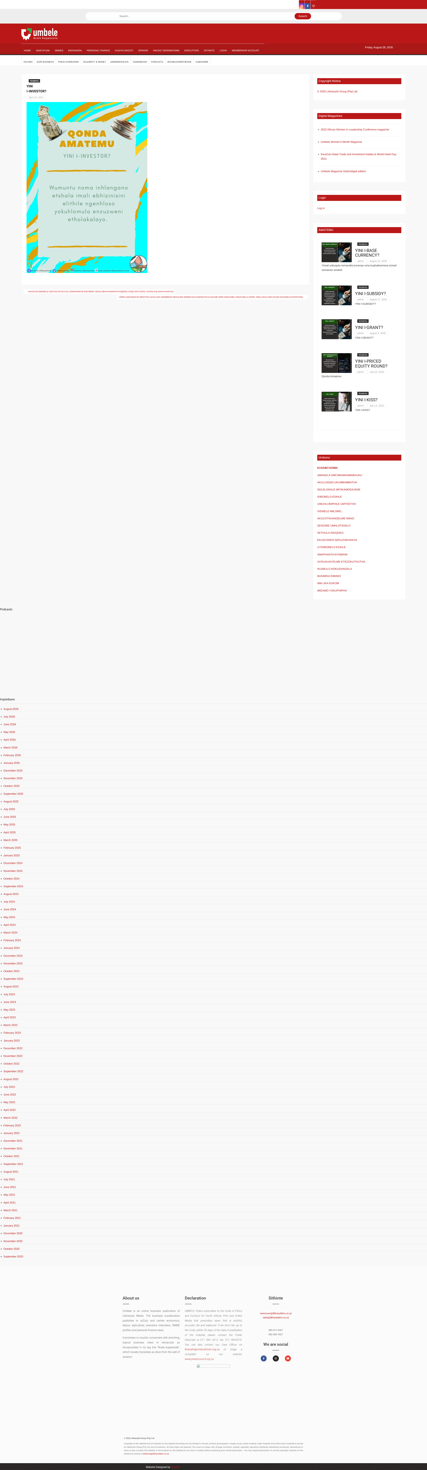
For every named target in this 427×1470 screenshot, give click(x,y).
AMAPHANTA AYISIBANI (332, 554)
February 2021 (12, 1218)
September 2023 (13, 978)
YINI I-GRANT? (369, 327)
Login (223, 50)
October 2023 (12, 971)
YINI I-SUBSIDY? (370, 293)
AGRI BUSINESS (45, 62)
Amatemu (34, 81)
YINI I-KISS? (366, 400)
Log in (321, 208)
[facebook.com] (308, 6)
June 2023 (10, 1002)
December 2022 (13, 1048)
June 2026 (10, 724)
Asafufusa (43, 50)
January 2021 (12, 1225)
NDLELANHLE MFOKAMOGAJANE (338, 489)
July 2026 (9, 716)
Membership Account (245, 50)
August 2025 (11, 801)
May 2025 (9, 824)
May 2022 (9, 1102)
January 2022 (12, 1133)
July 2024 (9, 901)
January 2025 (12, 855)
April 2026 (10, 739)
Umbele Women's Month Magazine (341, 141)
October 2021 (12, 1156)
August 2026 (11, 709)
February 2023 (12, 1032)
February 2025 (12, 847)
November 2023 (13, 963)
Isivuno (28, 62)
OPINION (143, 50)
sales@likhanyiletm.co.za (276, 1317)
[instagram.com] (302, 6)
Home (27, 50)
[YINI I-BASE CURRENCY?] (337, 252)
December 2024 (13, 863)
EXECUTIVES (191, 50)
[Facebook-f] (264, 1358)
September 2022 (13, 1071)
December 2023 (13, 955)
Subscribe (202, 62)
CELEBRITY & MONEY (94, 62)
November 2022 (13, 1056)
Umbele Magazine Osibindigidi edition (343, 171)
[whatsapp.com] (313, 6)
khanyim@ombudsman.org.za (202, 1349)
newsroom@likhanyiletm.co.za (276, 1313)
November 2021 (13, 1148)
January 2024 (12, 947)
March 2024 (11, 932)
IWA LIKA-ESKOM (328, 583)
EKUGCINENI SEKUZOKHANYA (337, 540)
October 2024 (12, 878)
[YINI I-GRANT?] (337, 329)
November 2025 (13, 778)
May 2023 (9, 1009)
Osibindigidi (140, 62)
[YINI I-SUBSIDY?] (337, 295)
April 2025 (10, 832)
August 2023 (11, 986)
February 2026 (12, 755)
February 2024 (12, 940)
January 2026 (12, 762)
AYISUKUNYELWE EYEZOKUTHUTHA (341, 561)
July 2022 (9, 1086)
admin (360, 261)
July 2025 (9, 809)
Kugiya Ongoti (124, 50)
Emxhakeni (75, 50)
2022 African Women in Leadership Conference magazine (355, 129)
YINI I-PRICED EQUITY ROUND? (371, 364)
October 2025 (12, 786)
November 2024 (13, 871)
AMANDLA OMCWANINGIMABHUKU (339, 475)
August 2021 (11, 1171)
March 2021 (11, 1210)
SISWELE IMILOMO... (330, 511)
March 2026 (11, 747)
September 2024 (13, 886)
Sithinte (209, 50)
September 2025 (13, 793)
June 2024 (10, 909)
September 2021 (13, 1164)
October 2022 (12, 1063)
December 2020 (13, 1233)
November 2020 (13, 1241)
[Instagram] (276, 1358)
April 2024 (10, 924)
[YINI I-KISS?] (337, 401)
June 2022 (10, 1094)
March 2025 (11, 840)
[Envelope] (288, 1358)
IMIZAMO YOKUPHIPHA (332, 590)
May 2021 (9, 1194)
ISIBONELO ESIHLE (329, 496)
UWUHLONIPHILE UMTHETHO (336, 503)
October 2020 (12, 1248)
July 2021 (9, 1179)
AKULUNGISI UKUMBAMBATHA (337, 482)
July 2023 (9, 994)
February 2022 (12, 1125)
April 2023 (10, 1017)
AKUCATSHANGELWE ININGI (335, 518)
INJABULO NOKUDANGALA (334, 568)
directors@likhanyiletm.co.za (156, 1454)
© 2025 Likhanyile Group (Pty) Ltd (337, 91)
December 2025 (13, 770)
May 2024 (9, 917)
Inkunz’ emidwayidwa (166, 50)
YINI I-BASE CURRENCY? (367, 253)
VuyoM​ (175, 1467)
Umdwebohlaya (119, 62)
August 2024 (11, 894)
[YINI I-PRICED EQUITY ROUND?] (337, 362)
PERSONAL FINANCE (98, 50)
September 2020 (13, 1256)
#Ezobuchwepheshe (179, 62)
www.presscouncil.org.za (199, 1359)
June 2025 (10, 816)
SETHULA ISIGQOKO (330, 532)
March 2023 (11, 1025)
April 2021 (10, 1202)
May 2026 (9, 732)
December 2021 (13, 1140)
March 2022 (11, 1117)
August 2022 (11, 1079)
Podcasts (157, 62)
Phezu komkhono (68, 62)
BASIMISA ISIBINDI (329, 576)
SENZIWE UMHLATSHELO (333, 525)
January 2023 (12, 1040)
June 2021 (10, 1187)
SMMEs (59, 50)
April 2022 (10, 1109)
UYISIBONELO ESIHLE (331, 547)
